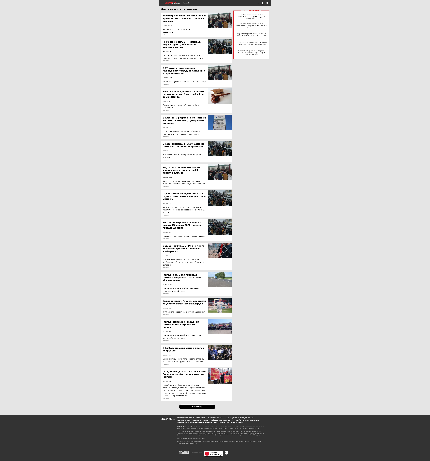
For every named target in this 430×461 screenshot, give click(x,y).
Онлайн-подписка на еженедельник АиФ (239, 418)
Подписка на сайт (183, 420)
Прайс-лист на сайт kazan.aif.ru (247, 420)
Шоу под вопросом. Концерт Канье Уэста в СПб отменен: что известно (251, 35)
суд (164, 34)
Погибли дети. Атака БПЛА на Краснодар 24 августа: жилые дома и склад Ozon (251, 26)
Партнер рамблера (196, 452)
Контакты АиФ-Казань (200, 420)
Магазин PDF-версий (215, 418)
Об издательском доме (185, 418)
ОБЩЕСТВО (166, 238)
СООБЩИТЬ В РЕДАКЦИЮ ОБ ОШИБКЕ (231, 422)
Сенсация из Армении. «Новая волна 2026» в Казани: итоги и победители (251, 44)
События (166, 60)
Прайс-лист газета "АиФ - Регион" (222, 420)
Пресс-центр (200, 418)
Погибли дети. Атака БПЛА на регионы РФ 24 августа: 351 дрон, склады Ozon (251, 17)
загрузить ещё (197, 407)
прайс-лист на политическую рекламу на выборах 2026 (196, 422)
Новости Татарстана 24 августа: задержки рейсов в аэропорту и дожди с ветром (251, 52)
